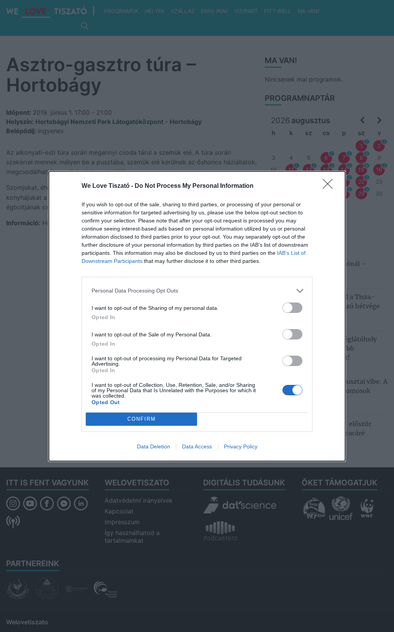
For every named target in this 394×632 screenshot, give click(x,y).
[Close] (330, 186)
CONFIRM (141, 419)
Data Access (197, 446)
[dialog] (197, 316)
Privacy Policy (240, 446)
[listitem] (197, 291)
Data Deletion (153, 446)
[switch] (292, 308)
